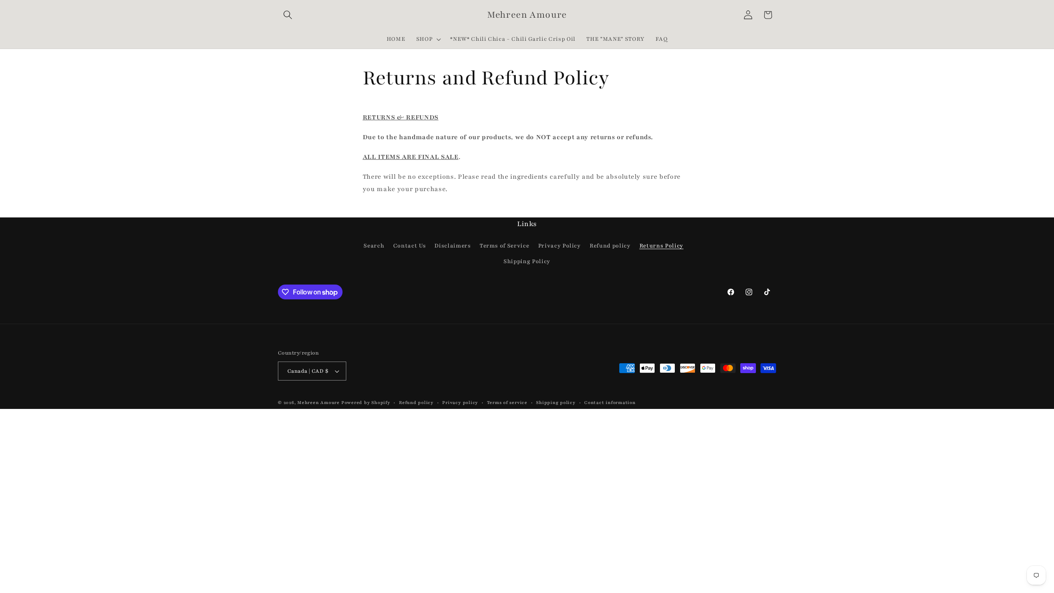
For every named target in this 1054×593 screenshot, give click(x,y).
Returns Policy (661, 246)
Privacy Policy (559, 246)
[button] (288, 15)
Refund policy (610, 246)
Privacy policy (460, 402)
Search (374, 246)
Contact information (610, 402)
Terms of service (507, 402)
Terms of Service (504, 246)
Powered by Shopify (365, 402)
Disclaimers (452, 246)
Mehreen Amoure (318, 402)
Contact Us (409, 246)
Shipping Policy (527, 261)
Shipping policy (556, 402)
